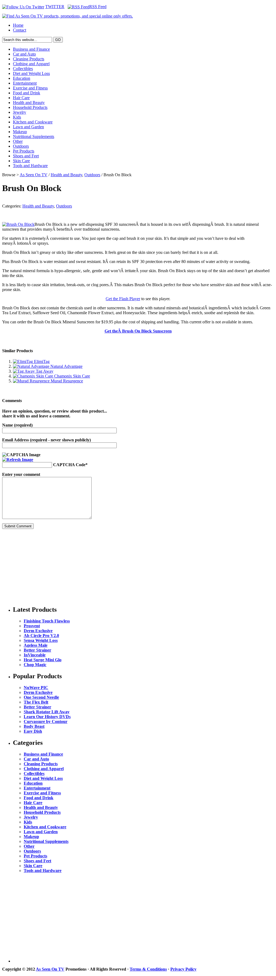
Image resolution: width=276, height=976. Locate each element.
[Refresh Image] (17, 459)
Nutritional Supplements (33, 136)
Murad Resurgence (66, 381)
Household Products (30, 107)
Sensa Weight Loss (41, 640)
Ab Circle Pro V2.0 (41, 635)
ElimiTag (41, 361)
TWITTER (54, 6)
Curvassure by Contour (45, 721)
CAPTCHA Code (69, 464)
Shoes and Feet (26, 156)
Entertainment (25, 83)
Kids (17, 117)
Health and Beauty (29, 102)
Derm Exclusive (38, 630)
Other (18, 141)
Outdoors (21, 146)
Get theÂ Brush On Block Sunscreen (138, 331)
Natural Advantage (65, 366)
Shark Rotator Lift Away (47, 711)
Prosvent (32, 626)
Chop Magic (35, 664)
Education (21, 78)
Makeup (20, 131)
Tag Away (44, 371)
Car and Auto (24, 54)
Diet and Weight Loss (31, 73)
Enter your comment (21, 474)
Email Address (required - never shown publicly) (46, 440)
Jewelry (19, 112)
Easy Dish (33, 731)
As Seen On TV (33, 174)
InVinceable (35, 655)
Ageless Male (35, 645)
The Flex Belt (36, 702)
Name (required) (17, 425)
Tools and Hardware (30, 165)
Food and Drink (26, 93)
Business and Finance (31, 49)
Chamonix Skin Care (71, 376)
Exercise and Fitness (30, 88)
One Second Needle (41, 697)
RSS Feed (97, 6)
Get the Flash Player (123, 298)
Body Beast (34, 726)
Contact (19, 30)
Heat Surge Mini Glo (42, 659)
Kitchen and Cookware (33, 122)
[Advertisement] (42, 567)
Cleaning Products (28, 59)
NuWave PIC (36, 687)
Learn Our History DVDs (47, 716)
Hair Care (21, 97)
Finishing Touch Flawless (47, 621)
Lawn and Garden (28, 126)
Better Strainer (37, 650)
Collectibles (23, 68)
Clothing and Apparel (31, 63)
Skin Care (21, 160)
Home (18, 25)
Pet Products (23, 151)
